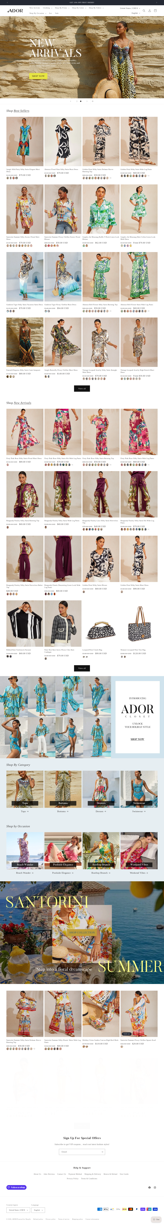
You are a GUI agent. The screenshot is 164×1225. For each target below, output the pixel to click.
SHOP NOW (82, 717)
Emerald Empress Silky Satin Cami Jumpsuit (23, 370)
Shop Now (82, 57)
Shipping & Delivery (92, 1174)
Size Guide (124, 1174)
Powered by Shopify (24, 1219)
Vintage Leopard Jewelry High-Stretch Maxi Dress (137, 371)
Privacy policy (51, 1219)
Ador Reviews (49, 1174)
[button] (47, 8)
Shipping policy (77, 1219)
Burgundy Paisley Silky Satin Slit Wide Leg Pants (137, 522)
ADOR (14, 1219)
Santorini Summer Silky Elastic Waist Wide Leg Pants (62, 1041)
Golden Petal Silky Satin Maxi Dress (134, 585)
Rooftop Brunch (99, 873)
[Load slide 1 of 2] (77, 101)
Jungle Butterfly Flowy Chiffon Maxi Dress (61, 370)
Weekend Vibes (137, 873)
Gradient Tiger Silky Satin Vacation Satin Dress (24, 305)
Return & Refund (110, 1174)
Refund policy (38, 1219)
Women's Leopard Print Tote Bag (133, 650)
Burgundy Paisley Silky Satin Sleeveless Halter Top (24, 586)
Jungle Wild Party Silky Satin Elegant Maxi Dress (23, 170)
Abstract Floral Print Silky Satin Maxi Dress (61, 169)
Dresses (99, 811)
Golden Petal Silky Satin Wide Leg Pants (136, 169)
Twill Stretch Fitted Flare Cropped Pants (59, 1107)
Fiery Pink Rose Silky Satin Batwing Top (98, 458)
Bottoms (61, 811)
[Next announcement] (157, 2)
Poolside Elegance (61, 873)
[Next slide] (87, 101)
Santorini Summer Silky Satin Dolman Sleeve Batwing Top (23, 1041)
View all (82, 389)
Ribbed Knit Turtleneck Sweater (18, 650)
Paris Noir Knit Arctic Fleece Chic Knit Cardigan (59, 651)
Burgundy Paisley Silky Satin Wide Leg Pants (61, 521)
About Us (37, 1174)
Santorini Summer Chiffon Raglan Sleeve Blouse (22, 1108)
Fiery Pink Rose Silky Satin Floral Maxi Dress (24, 458)
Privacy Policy (73, 1179)
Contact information (92, 1219)
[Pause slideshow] (93, 101)
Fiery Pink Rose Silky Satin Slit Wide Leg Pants (62, 458)
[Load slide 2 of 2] (81, 101)
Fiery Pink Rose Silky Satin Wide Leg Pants (137, 458)
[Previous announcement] (7, 2)
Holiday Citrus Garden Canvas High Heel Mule (101, 1040)
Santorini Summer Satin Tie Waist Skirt (97, 1107)
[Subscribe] (102, 1152)
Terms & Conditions (89, 1179)
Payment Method (75, 1174)
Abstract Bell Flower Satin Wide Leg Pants (137, 305)
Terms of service (63, 1219)
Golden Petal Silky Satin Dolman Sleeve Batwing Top (98, 170)
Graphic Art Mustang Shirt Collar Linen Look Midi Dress (138, 238)
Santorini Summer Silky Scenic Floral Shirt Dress (22, 238)
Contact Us (61, 1174)
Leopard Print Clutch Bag (92, 650)
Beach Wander (23, 873)
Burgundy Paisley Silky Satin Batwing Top (22, 521)
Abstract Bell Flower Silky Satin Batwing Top (100, 305)
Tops (23, 811)
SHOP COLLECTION (82, 932)
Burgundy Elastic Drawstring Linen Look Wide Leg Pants (62, 586)
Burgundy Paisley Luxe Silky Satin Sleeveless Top (100, 522)
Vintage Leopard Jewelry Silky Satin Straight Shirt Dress (100, 371)
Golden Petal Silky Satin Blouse (95, 585)
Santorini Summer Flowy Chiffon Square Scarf (138, 1040)
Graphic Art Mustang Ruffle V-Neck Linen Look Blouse (101, 238)
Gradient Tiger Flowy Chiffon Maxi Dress (60, 305)
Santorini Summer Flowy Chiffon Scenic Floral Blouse (62, 238)
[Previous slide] (70, 101)
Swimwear (137, 811)
